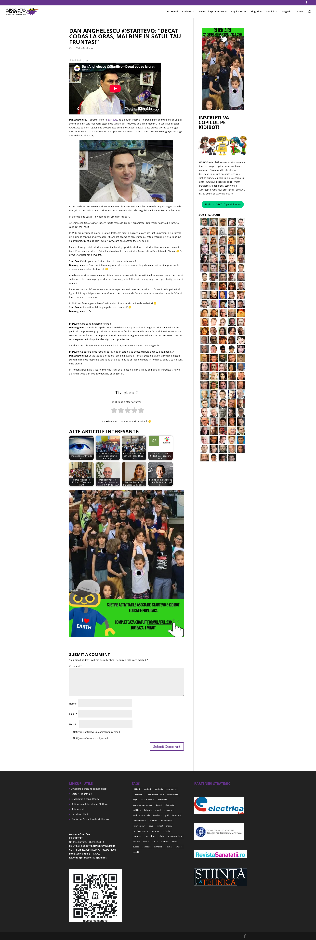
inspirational (166, 820)
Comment (75, 666)
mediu (169, 825)
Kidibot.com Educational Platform (89, 804)
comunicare (172, 794)
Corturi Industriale (81, 793)
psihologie (151, 836)
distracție (169, 804)
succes (136, 846)
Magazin (286, 11)
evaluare (168, 810)
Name (73, 703)
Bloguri (255, 11)
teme (169, 846)
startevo (165, 841)
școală (136, 852)
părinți (162, 836)
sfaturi (146, 841)
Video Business (84, 48)
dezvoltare (162, 799)
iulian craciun (139, 825)
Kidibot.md (77, 809)
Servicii (270, 11)
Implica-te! (237, 11)
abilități (136, 789)
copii (135, 799)
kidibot (160, 825)
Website (73, 724)
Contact (300, 11)
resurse (136, 841)
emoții (158, 810)
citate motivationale (155, 794)
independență (139, 820)
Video (72, 48)
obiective (167, 831)
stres (174, 841)
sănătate (147, 846)
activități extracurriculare (165, 789)
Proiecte (186, 11)
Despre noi (172, 11)
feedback (157, 815)
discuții (159, 804)
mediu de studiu (140, 831)
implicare (176, 815)
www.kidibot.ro (224, 193)
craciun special (147, 799)
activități (147, 789)
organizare (138, 836)
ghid (167, 815)
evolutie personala (141, 815)
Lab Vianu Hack (79, 814)
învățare (179, 846)
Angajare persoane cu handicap (89, 788)
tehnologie (159, 846)
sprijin (155, 841)
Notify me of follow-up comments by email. (96, 731)
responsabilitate (175, 836)
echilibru (137, 810)
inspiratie (153, 820)
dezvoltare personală (142, 804)
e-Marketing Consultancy (85, 799)
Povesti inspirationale (211, 11)
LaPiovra (112, 119)
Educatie (148, 810)
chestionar (138, 794)
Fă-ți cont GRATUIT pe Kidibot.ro (222, 204)
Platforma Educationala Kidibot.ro (90, 819)
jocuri (151, 825)
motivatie (155, 831)
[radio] (114, 411)
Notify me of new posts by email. (91, 738)
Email (73, 713)
